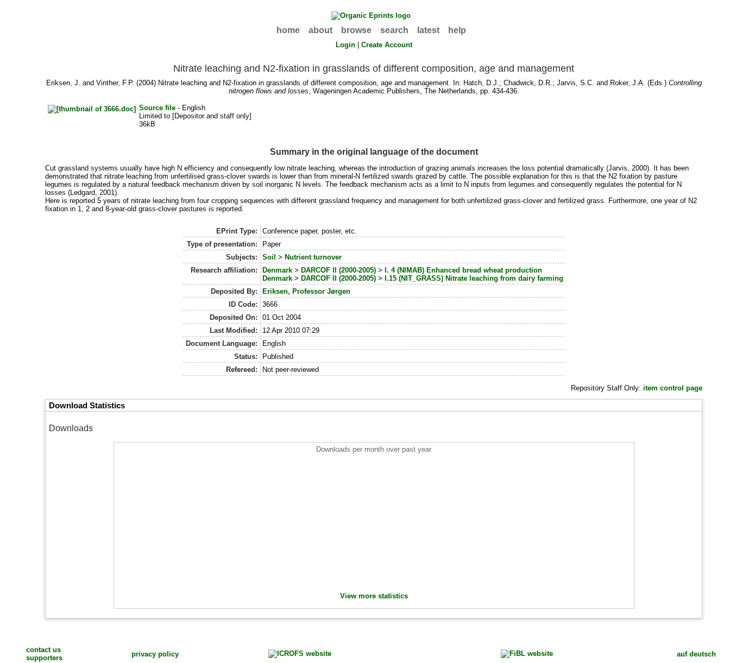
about (320, 30)
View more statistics (374, 596)
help (457, 30)
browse (356, 30)
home (288, 30)
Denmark (277, 270)
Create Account (386, 45)
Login (345, 45)
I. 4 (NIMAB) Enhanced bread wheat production (463, 270)
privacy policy (155, 654)
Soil (269, 257)
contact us (43, 650)
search (394, 30)
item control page (672, 388)
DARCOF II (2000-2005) (338, 270)
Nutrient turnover (313, 257)
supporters (44, 658)
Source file (157, 108)
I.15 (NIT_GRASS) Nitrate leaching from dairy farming (474, 278)
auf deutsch (696, 654)
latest (428, 30)
